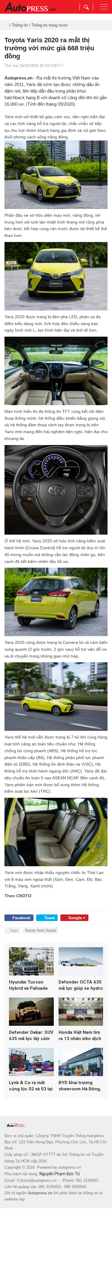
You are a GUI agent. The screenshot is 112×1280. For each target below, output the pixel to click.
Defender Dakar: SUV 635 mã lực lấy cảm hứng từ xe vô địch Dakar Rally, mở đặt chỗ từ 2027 (31, 1036)
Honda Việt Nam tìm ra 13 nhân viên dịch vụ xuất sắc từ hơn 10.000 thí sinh (80, 1036)
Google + (76, 918)
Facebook (21, 918)
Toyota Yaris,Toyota (40, 930)
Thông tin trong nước (49, 25)
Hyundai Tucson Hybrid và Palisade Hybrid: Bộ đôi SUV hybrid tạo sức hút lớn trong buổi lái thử (30, 985)
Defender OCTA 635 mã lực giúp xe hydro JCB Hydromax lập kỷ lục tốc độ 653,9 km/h (81, 985)
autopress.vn (70, 1167)
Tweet (49, 918)
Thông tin (20, 25)
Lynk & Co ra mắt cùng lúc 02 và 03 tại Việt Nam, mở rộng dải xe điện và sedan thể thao (31, 1086)
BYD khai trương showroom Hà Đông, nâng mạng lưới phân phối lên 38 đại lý (80, 1086)
